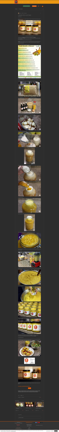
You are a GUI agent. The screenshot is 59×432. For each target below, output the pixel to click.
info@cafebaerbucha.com (29, 422)
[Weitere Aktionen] (40, 13)
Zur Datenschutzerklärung (13, 431)
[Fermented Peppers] (29, 404)
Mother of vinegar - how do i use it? (39, 408)
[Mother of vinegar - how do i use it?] (39, 404)
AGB (29, 427)
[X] (40, 422)
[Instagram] (37, 422)
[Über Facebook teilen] (18, 395)
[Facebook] (36, 422)
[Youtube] (39, 422)
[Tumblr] (42, 422)
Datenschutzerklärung (29, 424)
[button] (42, 6)
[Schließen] (58, 431)
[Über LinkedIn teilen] (21, 395)
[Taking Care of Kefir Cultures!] (19, 404)
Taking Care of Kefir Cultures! (19, 408)
